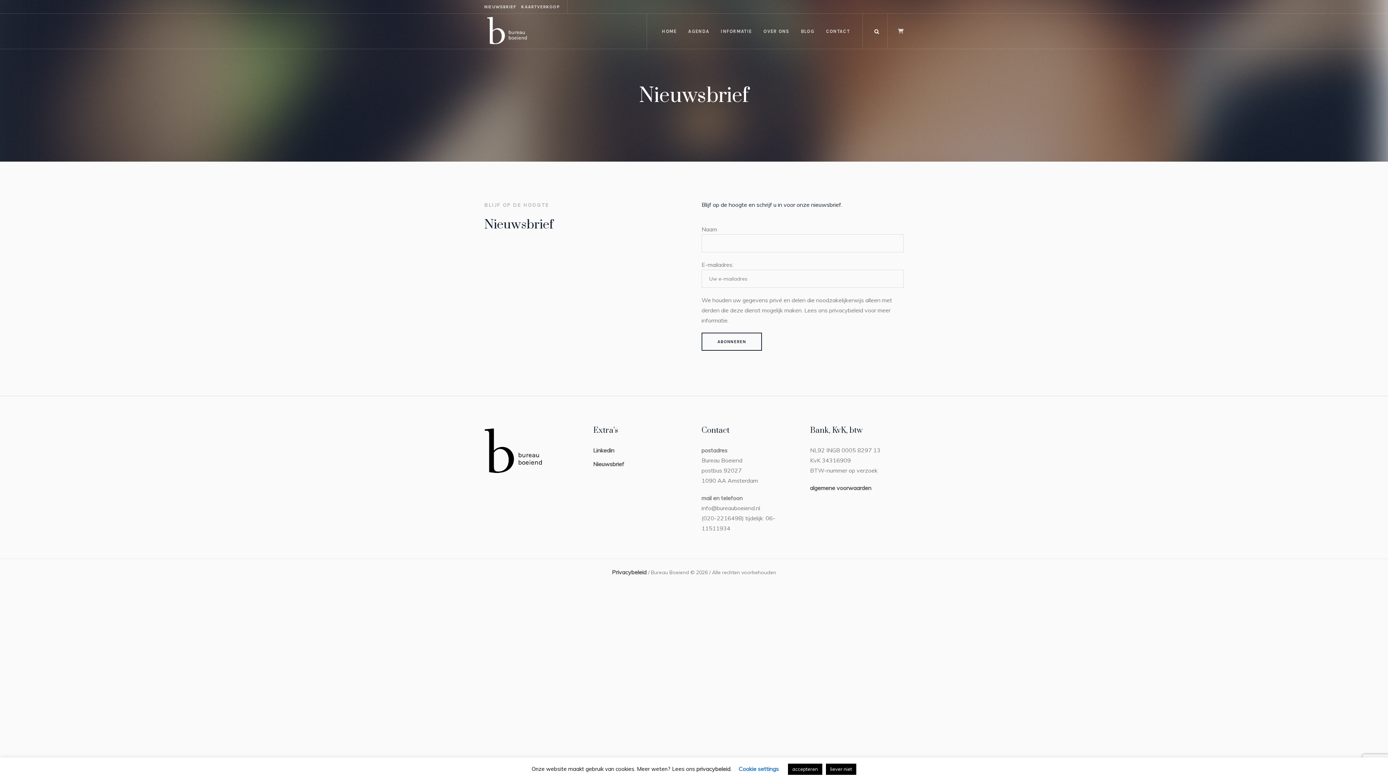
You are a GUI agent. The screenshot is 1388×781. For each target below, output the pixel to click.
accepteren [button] (805, 769)
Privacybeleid (629, 572)
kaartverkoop (540, 6)
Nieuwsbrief (608, 464)
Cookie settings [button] (759, 768)
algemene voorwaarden (840, 487)
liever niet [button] (841, 769)
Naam (709, 229)
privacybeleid (714, 768)
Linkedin (603, 450)
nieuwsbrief (500, 6)
